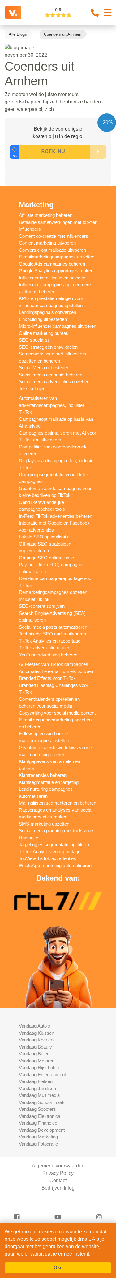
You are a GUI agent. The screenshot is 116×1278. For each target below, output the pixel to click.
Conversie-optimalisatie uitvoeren (52, 250)
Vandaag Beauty (35, 1046)
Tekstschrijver (33, 388)
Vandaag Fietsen (36, 1081)
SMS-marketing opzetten (44, 823)
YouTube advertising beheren (48, 654)
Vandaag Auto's (34, 1025)
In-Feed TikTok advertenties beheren (55, 516)
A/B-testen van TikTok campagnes (53, 664)
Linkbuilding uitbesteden (43, 319)
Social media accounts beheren (50, 374)
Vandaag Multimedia (39, 1095)
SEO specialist (34, 340)
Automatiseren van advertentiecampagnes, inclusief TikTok (51, 405)
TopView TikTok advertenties (47, 858)
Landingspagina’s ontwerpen (47, 312)
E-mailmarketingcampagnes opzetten (56, 256)
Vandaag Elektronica (39, 1116)
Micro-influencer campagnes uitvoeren (57, 326)
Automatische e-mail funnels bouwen (56, 671)
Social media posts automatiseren (53, 627)
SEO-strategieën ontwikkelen (48, 347)
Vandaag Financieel (38, 1123)
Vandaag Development (42, 1130)
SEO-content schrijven (42, 606)
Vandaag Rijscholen (39, 1067)
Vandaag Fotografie (38, 1143)
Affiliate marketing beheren (45, 215)
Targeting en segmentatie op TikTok (54, 844)
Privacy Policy (58, 1173)
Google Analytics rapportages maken (56, 270)
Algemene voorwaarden (58, 1165)
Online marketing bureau (43, 333)
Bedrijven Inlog (58, 1188)
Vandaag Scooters (37, 1109)
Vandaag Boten (34, 1053)
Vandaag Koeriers (37, 1039)
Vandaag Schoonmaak (42, 1102)
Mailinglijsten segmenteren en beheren (57, 802)
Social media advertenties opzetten (54, 381)
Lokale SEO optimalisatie (44, 536)
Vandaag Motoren (36, 1060)
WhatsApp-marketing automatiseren (55, 865)
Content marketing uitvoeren (47, 242)
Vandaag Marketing (38, 1136)
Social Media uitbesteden (44, 367)
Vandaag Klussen (36, 1033)
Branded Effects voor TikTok (47, 678)
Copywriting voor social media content (57, 713)
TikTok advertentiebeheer (44, 647)
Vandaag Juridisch (37, 1088)
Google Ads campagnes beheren (52, 263)
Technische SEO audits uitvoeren (52, 633)
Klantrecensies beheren (43, 775)
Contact (58, 1180)
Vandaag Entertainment (42, 1074)
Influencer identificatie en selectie (52, 277)
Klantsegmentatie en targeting (49, 782)
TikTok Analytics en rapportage (49, 640)
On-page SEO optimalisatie (46, 557)
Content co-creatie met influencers (53, 236)
